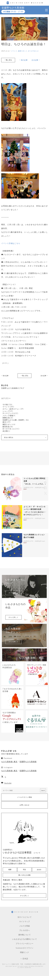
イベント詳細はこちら (10, 243)
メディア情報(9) (9, 416)
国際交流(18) (8, 418)
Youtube (7, 783)
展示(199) (7, 422)
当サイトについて (24, 917)
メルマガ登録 (24, 926)
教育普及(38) (8, 427)
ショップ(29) (8, 411)
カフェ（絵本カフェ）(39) (13, 409)
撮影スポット (22, 51)
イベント (14, 51)
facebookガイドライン (24, 948)
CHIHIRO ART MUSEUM (24, 2)
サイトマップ (24, 921)
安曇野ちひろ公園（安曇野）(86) (16, 420)
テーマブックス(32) (10, 413)
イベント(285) (8, 407)
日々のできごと (33, 51)
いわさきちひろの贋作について (24, 939)
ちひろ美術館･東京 (9, 761)
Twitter (45, 493)
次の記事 (35, 60)
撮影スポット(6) (9, 424)
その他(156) (7, 404)
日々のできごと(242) (11, 429)
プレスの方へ (24, 930)
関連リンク (24, 952)
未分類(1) (6, 431)
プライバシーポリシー (24, 943)
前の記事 (24, 60)
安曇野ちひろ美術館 (13, 7)
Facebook (45, 488)
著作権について (24, 934)
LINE (45, 482)
